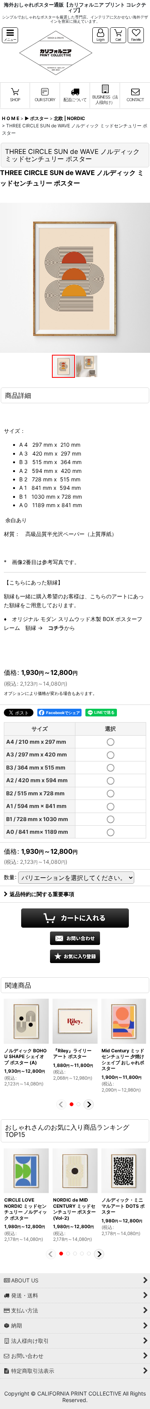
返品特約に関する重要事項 (42, 894)
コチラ (56, 627)
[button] (10, 35)
